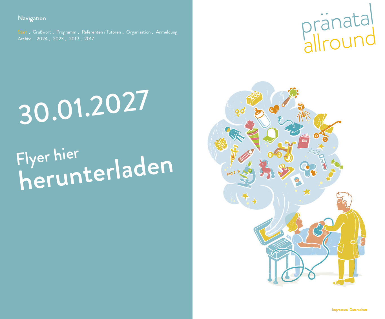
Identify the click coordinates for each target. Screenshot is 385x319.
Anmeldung (166, 32)
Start (22, 32)
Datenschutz (358, 310)
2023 (58, 39)
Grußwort (42, 32)
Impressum (340, 310)
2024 (42, 39)
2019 (74, 39)
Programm (66, 32)
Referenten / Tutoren (101, 32)
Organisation (138, 32)
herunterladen (96, 172)
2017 (89, 39)
